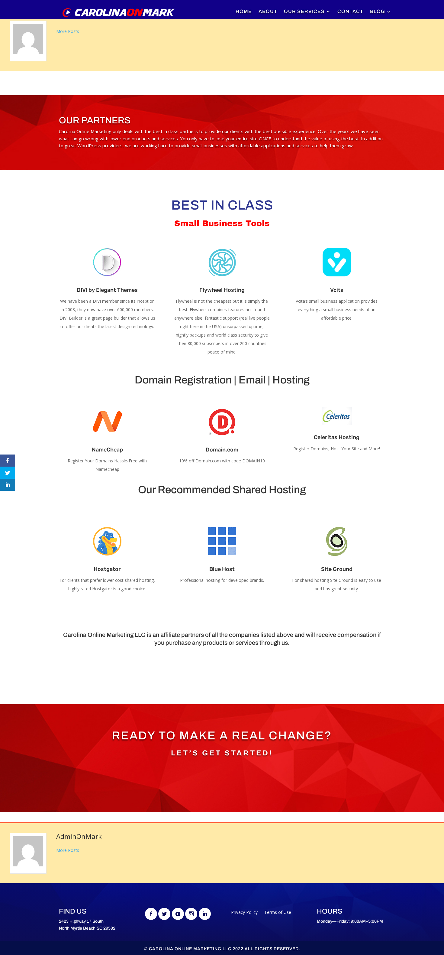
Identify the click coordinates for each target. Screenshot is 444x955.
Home (244, 11)
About (268, 11)
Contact (350, 11)
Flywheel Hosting (222, 290)
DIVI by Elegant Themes (107, 290)
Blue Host (222, 569)
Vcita (336, 290)
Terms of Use (277, 912)
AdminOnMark (79, 836)
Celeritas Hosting (336, 437)
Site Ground (336, 569)
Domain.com (222, 449)
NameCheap (107, 449)
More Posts (67, 31)
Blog (377, 11)
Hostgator (107, 569)
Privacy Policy (244, 912)
